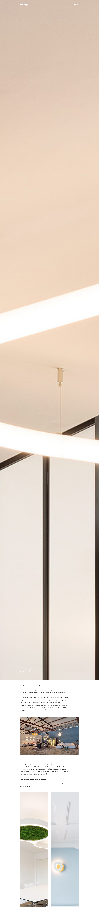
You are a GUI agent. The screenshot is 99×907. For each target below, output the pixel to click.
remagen (24, 4)
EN (78, 4)
